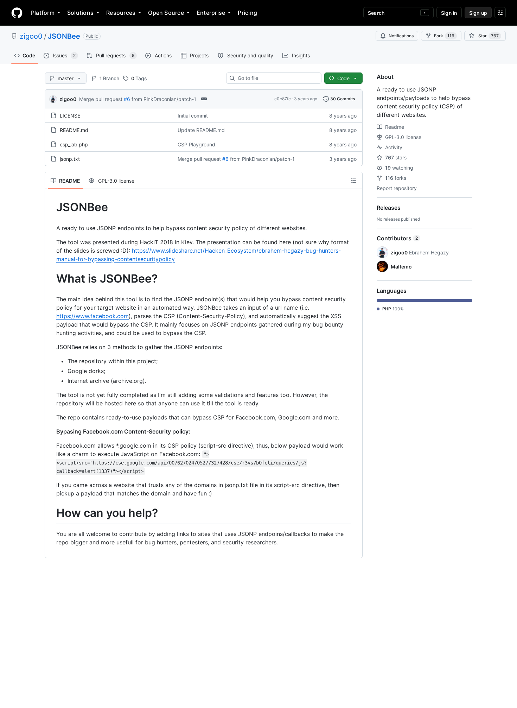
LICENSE (70, 116)
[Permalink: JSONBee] (51, 207)
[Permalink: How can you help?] (51, 513)
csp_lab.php (74, 144)
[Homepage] (17, 12)
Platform (43, 12)
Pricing (247, 12)
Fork (444, 35)
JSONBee (64, 36)
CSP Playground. (197, 144)
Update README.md (201, 130)
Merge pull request (100, 99)
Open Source (166, 12)
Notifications (401, 35)
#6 (127, 99)
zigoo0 (31, 36)
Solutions (80, 12)
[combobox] (276, 78)
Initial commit (193, 116)
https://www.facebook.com (92, 316)
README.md (74, 130)
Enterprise (211, 12)
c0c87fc (282, 98)
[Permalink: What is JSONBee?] (51, 279)
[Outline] (353, 180)
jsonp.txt (70, 159)
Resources (120, 12)
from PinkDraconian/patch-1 (164, 99)
